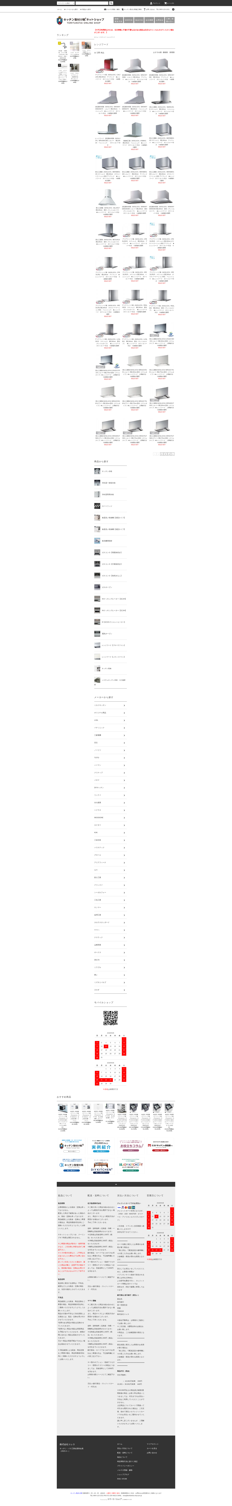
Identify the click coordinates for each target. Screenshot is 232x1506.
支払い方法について (124, 1448)
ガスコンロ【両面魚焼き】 (111, 552)
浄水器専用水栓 (107, 494)
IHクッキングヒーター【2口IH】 (113, 610)
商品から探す (86, 9)
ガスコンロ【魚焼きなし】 (111, 576)
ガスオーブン (106, 587)
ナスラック (103, 37)
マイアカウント (153, 1444)
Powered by (103, 1499)
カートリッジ (106, 506)
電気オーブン (106, 634)
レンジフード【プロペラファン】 (112, 645)
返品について (122, 1457)
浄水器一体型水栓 (108, 483)
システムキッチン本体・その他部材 (109, 682)
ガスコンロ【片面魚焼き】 (111, 564)
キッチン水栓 (106, 471)
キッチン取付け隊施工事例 (132, 9)
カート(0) (170, 3)
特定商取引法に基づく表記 (127, 1461)
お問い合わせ (150, 9)
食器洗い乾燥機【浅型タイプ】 (113, 529)
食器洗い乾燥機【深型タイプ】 (113, 518)
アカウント (156, 3)
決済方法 (129, 20)
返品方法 (139, 20)
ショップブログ (123, 1474)
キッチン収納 (105, 668)
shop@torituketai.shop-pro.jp (132, 1495)
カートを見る (152, 1448)
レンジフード (111, 37)
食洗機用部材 (106, 541)
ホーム (59, 9)
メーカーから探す (72, 9)
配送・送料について (124, 1453)
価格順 (165, 52)
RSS (119, 1479)
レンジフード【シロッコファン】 (112, 657)
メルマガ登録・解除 (113, 9)
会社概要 (149, 20)
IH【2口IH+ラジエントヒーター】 (113, 622)
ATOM (124, 1479)
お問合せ (159, 20)
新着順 (172, 52)
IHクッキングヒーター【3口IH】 (113, 599)
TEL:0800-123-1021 (163, 9)
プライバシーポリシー (125, 1466)
